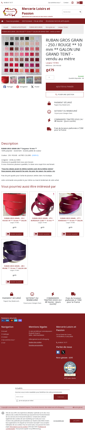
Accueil (6, 27)
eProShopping (59, 407)
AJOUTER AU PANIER (64, 86)
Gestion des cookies (35, 342)
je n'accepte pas (59, 421)
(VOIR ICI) (35, 155)
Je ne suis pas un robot (26, 401)
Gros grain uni (50, 27)
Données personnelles (36, 345)
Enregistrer (23, 87)
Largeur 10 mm (63, 27)
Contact (66, 3)
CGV (3, 343)
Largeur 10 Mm (52, 63)
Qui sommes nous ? (8, 340)
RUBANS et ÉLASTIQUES (19, 27)
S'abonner (61, 397)
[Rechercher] (80, 12)
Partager (9, 87)
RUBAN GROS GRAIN (36, 27)
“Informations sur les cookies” (18, 427)
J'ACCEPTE (76, 421)
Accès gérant (78, 407)
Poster (36, 87)
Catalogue (5, 334)
